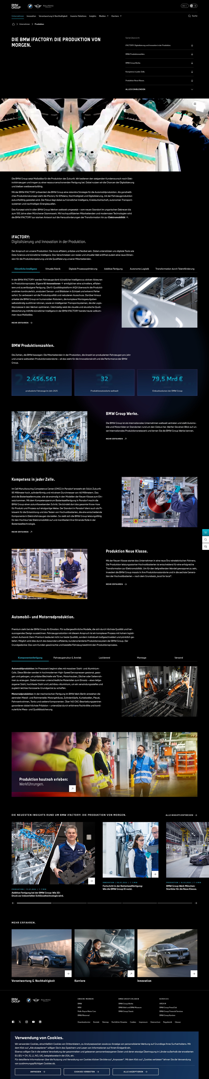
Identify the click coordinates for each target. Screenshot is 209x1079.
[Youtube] (33, 1021)
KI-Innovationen (52, 283)
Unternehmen (18, 16)
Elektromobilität (116, 217)
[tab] (26, 268)
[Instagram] (26, 1021)
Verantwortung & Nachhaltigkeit (53, 16)
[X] (19, 1021)
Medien (102, 16)
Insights (92, 16)
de (184, 6)
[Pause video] (195, 103)
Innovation (31, 16)
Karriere (115, 16)
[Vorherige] (13, 903)
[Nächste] (195, 903)
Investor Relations (78, 16)
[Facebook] (13, 1021)
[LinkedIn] (40, 1021)
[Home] (13, 24)
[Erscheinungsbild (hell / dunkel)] (193, 6)
